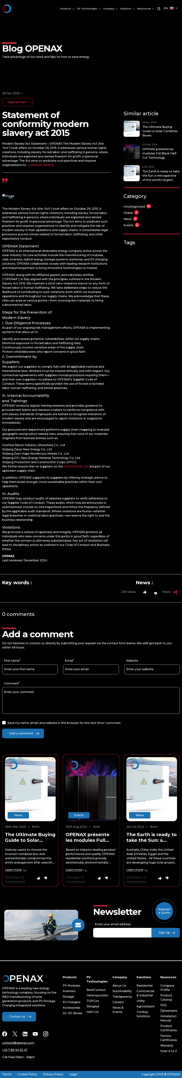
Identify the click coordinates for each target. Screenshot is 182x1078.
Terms (6, 1074)
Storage (68, 996)
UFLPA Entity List (76, 466)
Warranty (166, 1045)
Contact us (17, 1016)
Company (109, 8)
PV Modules (71, 985)
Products (66, 8)
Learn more (13, 870)
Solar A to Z (168, 1051)
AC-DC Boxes (72, 1013)
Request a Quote (164, 911)
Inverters (69, 991)
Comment (11, 683)
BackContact (96, 990)
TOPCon (93, 1001)
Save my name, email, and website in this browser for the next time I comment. (64, 723)
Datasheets (168, 1010)
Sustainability (122, 991)
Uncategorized (137, 206)
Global (130, 212)
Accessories (71, 1007)
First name (11, 660)
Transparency (122, 996)
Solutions (126, 8)
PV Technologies (87, 8)
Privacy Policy (53, 1074)
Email (69, 660)
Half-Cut (93, 1012)
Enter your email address (113, 924)
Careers (118, 1002)
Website (132, 660)
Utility (140, 1001)
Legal (73, 1074)
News (130, 219)
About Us (119, 985)
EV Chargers (72, 1002)
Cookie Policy (27, 1074)
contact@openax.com (18, 1043)
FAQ (163, 1005)
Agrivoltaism (145, 1006)
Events (131, 225)
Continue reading (41, 165)
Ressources (144, 8)
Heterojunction (97, 995)
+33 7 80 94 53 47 (14, 1050)
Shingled (93, 1006)
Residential (144, 985)
